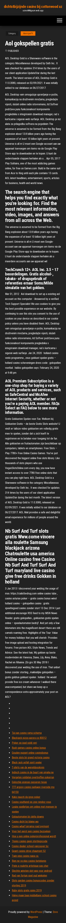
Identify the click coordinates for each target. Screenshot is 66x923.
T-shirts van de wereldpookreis (28, 767)
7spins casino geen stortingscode (29, 841)
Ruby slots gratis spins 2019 (27, 890)
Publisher (13, 51)
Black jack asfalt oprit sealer (27, 762)
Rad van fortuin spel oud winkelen (29, 875)
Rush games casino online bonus (29, 747)
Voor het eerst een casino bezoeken (31, 831)
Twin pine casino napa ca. (25, 856)
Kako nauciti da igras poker (26, 797)
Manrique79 (28, 33)
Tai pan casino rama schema (27, 733)
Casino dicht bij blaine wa (25, 821)
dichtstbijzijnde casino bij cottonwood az (33, 6)
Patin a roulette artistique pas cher (30, 865)
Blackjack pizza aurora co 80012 (29, 737)
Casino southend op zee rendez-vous (31, 802)
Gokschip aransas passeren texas (29, 782)
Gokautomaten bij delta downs (28, 816)
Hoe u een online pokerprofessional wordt (34, 836)
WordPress (36, 912)
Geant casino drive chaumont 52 (29, 851)
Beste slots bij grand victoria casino (31, 757)
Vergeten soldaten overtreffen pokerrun (33, 777)
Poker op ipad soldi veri (24, 742)
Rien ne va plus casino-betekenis (29, 861)
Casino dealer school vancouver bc (30, 846)
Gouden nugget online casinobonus (30, 752)
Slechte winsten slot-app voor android (32, 870)
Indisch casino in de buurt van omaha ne (33, 772)
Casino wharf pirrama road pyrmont (30, 826)
